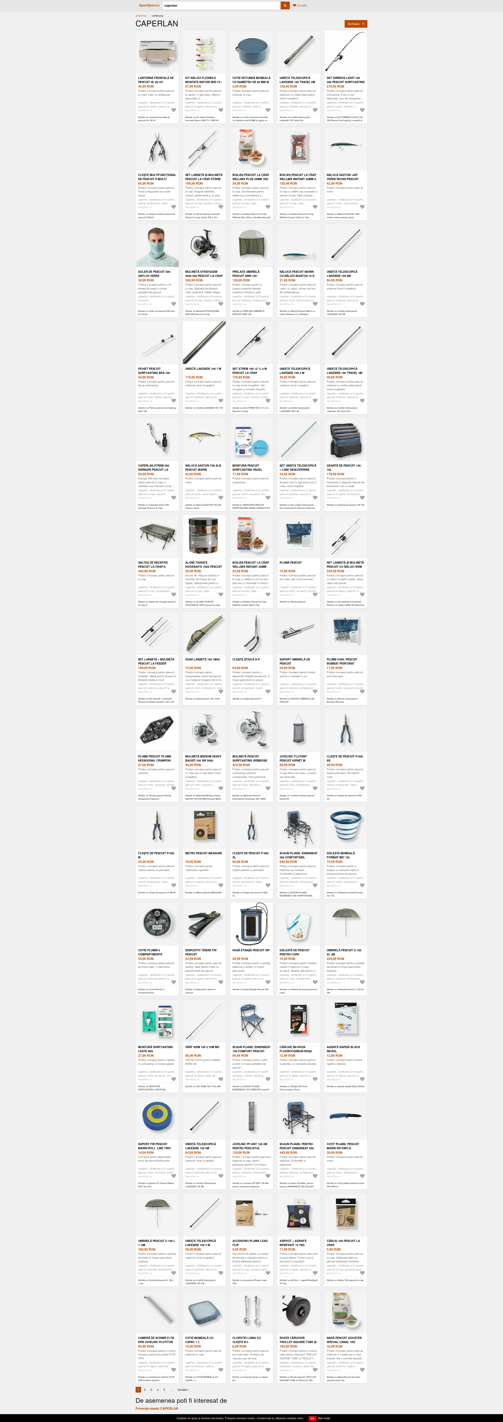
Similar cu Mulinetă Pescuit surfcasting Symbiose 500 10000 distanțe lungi (249, 798)
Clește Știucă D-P (246, 659)
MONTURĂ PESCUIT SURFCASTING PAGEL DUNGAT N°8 (247, 469)
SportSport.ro (149, 5)
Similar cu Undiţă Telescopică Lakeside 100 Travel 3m (342, 409)
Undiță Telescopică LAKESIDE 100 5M (200, 1146)
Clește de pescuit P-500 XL (250, 855)
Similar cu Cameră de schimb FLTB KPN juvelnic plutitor (156, 1378)
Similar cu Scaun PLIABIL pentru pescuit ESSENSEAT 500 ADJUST (297, 1185)
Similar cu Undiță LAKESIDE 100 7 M (204, 407)
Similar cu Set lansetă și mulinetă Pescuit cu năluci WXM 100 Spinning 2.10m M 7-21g (345, 605)
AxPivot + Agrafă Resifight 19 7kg (293, 1243)
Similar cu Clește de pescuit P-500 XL (249, 894)
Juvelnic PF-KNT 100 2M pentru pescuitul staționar (249, 1148)
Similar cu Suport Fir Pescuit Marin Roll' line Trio (156, 1185)
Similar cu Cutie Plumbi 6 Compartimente (151, 991)
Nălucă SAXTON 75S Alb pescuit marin (203, 467)
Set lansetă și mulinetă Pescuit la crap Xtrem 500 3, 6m (203, 179)
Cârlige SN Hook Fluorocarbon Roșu (296, 1049)
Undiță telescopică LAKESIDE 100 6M (342, 274)
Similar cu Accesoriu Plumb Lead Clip (249, 1282)
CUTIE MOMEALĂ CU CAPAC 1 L (199, 1340)
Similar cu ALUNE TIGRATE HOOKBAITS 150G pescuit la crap (202, 603)
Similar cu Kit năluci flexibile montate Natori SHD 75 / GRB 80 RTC (201, 120)
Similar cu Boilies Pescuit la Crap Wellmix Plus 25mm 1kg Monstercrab (251, 215)
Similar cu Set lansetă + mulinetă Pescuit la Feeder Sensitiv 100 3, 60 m (156, 702)
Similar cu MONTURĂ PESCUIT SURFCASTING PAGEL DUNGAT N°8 (251, 506)
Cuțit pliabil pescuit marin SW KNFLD (343, 1146)
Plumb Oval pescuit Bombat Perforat (342, 661)
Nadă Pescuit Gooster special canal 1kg (344, 1340)
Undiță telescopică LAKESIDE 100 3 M (200, 1243)
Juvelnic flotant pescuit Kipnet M (293, 758)
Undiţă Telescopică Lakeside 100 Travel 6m (297, 80)
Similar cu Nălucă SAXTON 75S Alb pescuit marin (203, 506)
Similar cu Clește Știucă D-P (246, 698)
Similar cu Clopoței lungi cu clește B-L (250, 1378)
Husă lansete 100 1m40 (202, 659)
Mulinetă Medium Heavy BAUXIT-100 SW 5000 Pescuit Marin (203, 760)
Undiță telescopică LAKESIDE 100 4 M (295, 371)
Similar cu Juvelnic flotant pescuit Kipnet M (297, 797)
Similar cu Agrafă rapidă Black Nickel (346, 1086)
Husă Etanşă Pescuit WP (251, 950)
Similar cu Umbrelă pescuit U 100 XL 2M (345, 991)
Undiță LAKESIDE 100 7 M (203, 369)
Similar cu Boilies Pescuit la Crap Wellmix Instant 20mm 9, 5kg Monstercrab (297, 217)
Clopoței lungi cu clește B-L (246, 1340)
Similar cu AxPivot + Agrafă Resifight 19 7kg (299, 1282)
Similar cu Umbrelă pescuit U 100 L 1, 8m (156, 1282)
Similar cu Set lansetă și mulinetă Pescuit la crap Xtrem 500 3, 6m (202, 215)
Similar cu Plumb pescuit (292, 601)
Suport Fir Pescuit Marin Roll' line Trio (154, 1146)
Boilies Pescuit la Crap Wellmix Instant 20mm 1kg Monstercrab (250, 566)
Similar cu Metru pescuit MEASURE (203, 892)
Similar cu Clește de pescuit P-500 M (156, 892)
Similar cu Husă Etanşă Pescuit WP (250, 989)
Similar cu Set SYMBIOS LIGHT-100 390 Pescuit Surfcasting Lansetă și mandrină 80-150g (345, 120)
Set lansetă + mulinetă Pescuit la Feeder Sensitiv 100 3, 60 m (156, 663)
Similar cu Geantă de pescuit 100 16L (346, 504)
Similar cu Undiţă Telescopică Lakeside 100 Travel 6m (295, 119)
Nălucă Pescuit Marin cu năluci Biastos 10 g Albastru (297, 276)
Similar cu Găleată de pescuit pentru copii (298, 991)
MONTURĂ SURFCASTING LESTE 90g (155, 1049)
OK (312, 1418)
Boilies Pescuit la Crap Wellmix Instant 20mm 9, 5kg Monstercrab (298, 179)
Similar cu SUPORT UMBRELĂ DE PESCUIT (297, 700)
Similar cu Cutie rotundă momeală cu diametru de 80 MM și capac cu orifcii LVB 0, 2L (250, 120)
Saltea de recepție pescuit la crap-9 (153, 564)
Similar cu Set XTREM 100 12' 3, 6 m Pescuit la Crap (250, 409)
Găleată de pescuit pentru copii (295, 952)
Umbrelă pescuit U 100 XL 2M (344, 952)
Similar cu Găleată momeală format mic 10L (345, 894)
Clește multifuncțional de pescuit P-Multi (157, 177)
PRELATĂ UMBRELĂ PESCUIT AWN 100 (246, 274)
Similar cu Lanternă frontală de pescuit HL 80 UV (154, 119)
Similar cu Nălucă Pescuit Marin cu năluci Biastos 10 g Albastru (297, 312)
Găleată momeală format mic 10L (341, 855)
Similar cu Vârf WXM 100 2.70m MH (203, 1086)
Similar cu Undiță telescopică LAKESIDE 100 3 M (200, 1282)
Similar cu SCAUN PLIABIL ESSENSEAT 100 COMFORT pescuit (250, 1088)
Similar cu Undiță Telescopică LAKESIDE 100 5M (200, 1185)
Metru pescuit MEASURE (203, 853)
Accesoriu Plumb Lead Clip (250, 1243)
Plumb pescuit (291, 562)
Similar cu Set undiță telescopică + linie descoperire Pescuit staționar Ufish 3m (297, 508)
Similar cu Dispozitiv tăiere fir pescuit (200, 991)
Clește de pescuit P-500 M (156, 855)
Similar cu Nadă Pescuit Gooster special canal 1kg (343, 1378)
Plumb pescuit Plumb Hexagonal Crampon (154, 758)
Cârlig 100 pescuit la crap (343, 1243)
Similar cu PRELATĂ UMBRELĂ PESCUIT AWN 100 (248, 312)
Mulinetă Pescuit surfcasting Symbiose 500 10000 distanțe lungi (251, 760)
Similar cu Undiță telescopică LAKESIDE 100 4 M (295, 409)
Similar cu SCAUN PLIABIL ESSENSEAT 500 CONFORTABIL (296, 894)
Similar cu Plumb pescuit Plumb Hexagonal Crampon (154, 797)
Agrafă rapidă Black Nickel (343, 1049)
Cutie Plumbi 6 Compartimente (150, 952)
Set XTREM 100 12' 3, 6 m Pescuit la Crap (249, 371)
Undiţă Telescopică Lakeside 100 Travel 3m (344, 371)
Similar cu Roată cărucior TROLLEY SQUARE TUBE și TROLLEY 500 (298, 1378)
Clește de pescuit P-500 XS (345, 758)
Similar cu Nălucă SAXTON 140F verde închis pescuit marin (343, 215)
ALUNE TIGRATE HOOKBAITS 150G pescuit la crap (203, 566)
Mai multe (324, 1418)
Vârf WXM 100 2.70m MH (202, 1047)
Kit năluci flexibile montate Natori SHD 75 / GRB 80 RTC (203, 82)
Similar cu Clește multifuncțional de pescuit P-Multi (156, 215)
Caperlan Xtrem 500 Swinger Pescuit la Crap (153, 469)
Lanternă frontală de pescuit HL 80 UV (156, 80)
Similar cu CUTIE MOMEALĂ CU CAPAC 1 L (201, 1378)
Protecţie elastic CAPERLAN (157, 1408)
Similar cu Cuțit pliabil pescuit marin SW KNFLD (345, 1185)
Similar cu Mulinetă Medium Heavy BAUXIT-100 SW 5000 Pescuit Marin (203, 797)
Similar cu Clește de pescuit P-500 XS (344, 797)
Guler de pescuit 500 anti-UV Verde (154, 274)
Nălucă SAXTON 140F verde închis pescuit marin (343, 179)
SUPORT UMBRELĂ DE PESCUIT (295, 661)
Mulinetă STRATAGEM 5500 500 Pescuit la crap (204, 274)
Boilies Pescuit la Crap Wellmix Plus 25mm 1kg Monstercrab (250, 179)
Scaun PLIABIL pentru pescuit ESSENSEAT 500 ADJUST (297, 1148)
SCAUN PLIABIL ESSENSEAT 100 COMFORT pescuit (251, 1049)
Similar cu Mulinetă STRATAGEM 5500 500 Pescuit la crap (202, 312)
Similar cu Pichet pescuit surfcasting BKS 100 (157, 409)
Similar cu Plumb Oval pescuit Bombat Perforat (342, 700)
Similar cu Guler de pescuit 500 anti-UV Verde (156, 312)
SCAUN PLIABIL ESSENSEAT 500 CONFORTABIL (299, 855)
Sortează (353, 24)
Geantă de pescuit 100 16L (344, 467)
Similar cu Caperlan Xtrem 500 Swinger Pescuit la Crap (153, 506)
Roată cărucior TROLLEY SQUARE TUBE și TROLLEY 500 (298, 1342)
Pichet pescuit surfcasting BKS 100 (154, 371)
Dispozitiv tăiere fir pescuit (201, 952)
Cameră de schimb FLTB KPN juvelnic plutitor (156, 1340)
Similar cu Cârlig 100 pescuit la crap (345, 1280)
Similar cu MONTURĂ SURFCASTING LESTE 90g (152, 1088)
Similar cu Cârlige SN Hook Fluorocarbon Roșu (293, 1088)
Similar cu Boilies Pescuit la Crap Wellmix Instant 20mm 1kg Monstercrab (249, 605)
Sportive (141, 15)
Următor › (184, 1390)
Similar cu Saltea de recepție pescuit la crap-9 (156, 603)
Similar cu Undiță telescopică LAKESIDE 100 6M (342, 312)
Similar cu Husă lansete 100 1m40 (202, 698)
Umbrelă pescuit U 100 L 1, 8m (156, 1243)
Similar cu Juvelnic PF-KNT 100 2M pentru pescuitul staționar (250, 1185)
